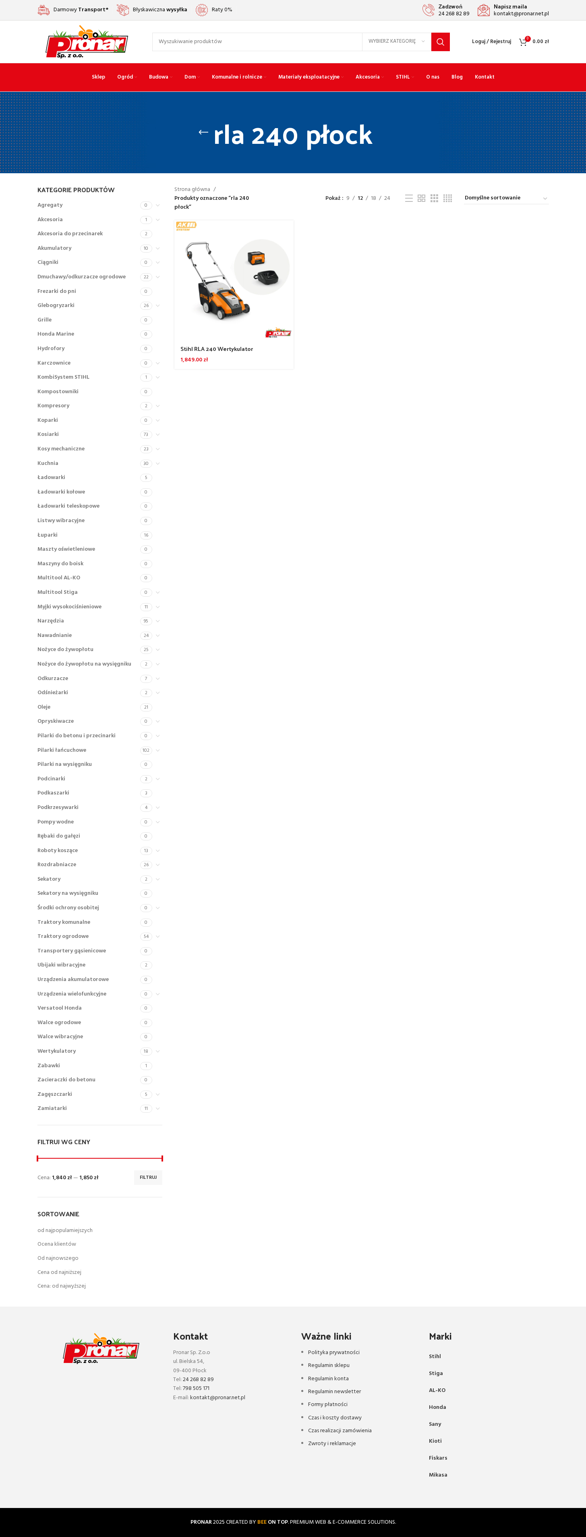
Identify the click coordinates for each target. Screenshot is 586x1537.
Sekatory (48, 879)
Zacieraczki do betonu (66, 1080)
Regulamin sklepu (329, 1365)
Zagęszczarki (54, 1094)
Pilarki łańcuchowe (61, 750)
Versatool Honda (59, 1008)
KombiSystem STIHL (63, 377)
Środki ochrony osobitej (68, 908)
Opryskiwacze (55, 721)
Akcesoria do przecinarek (70, 234)
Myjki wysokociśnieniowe (69, 607)
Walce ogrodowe (59, 1022)
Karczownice (53, 363)
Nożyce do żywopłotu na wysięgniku (84, 664)
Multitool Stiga (57, 592)
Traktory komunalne (63, 922)
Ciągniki (47, 262)
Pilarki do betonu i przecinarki (76, 735)
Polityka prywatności (334, 1352)
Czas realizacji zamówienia (340, 1430)
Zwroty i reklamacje (332, 1443)
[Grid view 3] (434, 198)
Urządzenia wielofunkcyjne (71, 994)
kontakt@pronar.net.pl (217, 1397)
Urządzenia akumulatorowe (73, 979)
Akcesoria (50, 219)
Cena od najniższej (59, 1272)
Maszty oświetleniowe (66, 549)
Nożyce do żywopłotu (65, 649)
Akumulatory (54, 248)
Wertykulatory (56, 1051)
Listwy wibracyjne (61, 520)
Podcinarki (51, 779)
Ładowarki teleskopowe (68, 506)
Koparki (47, 420)
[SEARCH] (440, 42)
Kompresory (53, 406)
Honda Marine (55, 334)
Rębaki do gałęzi (58, 836)
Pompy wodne (55, 822)
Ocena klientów (56, 1244)
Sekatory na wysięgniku (67, 893)
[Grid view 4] (447, 198)
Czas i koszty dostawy (335, 1418)
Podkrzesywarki (58, 807)
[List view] (409, 198)
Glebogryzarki (56, 305)
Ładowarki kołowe (61, 492)
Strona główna (192, 189)
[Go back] (203, 132)
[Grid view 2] (421, 198)
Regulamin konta (328, 1379)
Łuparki (47, 535)
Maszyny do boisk (60, 563)
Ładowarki (51, 477)
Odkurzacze (52, 678)
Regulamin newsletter (334, 1391)
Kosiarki (48, 434)
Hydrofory (50, 348)
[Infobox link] (446, 10)
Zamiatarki (52, 1108)
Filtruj (148, 1178)
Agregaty (49, 205)
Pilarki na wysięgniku (64, 764)
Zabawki (48, 1065)
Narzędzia (50, 621)
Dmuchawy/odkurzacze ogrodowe (81, 277)
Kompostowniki (58, 391)
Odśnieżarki (52, 692)
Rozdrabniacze (56, 864)
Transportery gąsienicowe (71, 951)
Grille (44, 320)
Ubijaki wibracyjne (61, 965)
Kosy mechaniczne (61, 449)
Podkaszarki (53, 793)
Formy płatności (328, 1404)
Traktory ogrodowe (63, 936)
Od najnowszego (58, 1258)
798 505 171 (196, 1388)
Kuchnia (47, 463)
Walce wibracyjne (60, 1036)
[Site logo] (86, 41)
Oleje (43, 707)
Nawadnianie (54, 635)
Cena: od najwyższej (61, 1286)
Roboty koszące (57, 850)
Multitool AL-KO (58, 578)
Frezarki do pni (56, 291)
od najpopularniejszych (65, 1230)
